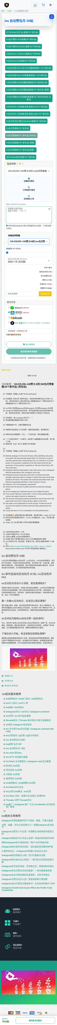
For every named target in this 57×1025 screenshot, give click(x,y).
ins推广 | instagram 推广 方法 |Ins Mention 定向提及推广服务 (30, 805)
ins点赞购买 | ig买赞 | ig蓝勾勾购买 (22, 735)
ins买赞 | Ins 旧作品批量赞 (18, 716)
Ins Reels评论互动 (14, 787)
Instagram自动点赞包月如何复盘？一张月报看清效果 (27, 870)
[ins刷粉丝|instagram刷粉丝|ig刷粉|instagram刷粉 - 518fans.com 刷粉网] (30, 546)
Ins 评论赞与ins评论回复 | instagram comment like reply (30, 730)
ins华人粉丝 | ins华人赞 (17, 703)
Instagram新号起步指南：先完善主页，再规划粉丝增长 (28, 866)
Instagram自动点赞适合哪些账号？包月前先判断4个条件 (28, 883)
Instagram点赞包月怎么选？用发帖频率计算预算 (24, 879)
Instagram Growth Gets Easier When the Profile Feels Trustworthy (27, 889)
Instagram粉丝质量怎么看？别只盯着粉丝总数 (23, 855)
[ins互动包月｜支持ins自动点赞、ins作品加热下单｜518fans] (7, 5)
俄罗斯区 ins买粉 (14, 778)
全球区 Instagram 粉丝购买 (19, 724)
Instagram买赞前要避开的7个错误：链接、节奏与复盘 (27, 820)
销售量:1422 (8, 676)
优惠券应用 (45, 294)
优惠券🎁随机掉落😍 (13, 335)
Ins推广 (9, 11)
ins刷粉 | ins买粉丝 (15, 707)
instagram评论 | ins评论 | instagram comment (27, 711)
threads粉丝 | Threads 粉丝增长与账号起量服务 (28, 720)
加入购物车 (30, 344)
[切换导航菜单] (35, 5)
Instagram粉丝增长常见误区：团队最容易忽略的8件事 (27, 846)
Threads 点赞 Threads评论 (18, 800)
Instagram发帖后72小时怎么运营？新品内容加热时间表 (28, 838)
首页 (3, 11)
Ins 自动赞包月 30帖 (15, 740)
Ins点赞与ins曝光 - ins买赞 (18, 791)
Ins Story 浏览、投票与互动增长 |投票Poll (25, 795)
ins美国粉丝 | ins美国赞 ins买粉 (21, 783)
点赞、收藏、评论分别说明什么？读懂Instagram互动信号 (28, 826)
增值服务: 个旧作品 (13, 249)
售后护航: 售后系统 (11, 686)
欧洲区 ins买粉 (13, 765)
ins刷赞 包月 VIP (14, 744)
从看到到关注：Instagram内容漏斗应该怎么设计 (24, 851)
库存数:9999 (8, 681)
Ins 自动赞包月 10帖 (15, 748)
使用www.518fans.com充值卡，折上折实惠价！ (36, 323)
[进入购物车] (43, 5)
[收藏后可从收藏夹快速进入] (51, 16)
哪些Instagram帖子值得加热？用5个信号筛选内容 (25, 842)
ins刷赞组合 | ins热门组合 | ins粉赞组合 (24, 699)
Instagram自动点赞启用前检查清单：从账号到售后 (26, 875)
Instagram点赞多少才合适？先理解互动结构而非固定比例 (28, 832)
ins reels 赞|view (14, 752)
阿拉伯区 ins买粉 (14, 770)
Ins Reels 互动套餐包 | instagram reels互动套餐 (28, 761)
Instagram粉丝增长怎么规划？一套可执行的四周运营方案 (28, 860)
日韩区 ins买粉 (13, 774)
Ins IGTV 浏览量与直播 (16, 757)
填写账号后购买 (35, 1020)
